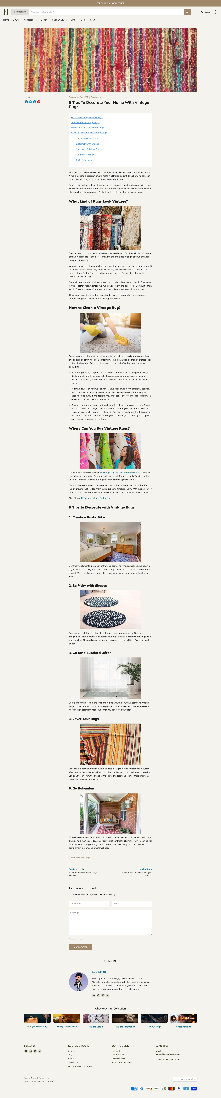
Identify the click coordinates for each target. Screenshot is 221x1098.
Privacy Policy (118, 1051)
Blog (83, 20)
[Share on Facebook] (26, 101)
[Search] (187, 12)
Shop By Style (59, 20)
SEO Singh (99, 971)
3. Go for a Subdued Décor (89, 149)
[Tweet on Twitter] (30, 101)
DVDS (16, 20)
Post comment (80, 947)
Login (207, 12)
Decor (44, 20)
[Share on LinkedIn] (34, 101)
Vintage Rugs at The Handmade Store (121, 473)
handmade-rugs (83, 858)
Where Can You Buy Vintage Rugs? (88, 128)
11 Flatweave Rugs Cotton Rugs (96, 498)
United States (184, 1079)
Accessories (30, 20)
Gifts (73, 20)
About (92, 20)
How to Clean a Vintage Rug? (85, 123)
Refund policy (44, 1078)
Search (71, 1051)
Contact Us (73, 1063)
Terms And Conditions (122, 1063)
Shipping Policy (119, 1059)
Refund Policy (118, 1055)
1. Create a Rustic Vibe (87, 138)
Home (6, 20)
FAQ (70, 1055)
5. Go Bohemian (84, 160)
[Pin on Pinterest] (38, 101)
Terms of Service (30, 1078)
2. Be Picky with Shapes (87, 144)
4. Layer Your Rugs (85, 155)
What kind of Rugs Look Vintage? (87, 117)
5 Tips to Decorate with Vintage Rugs (89, 133)
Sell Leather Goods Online (80, 1066)
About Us (72, 1059)
